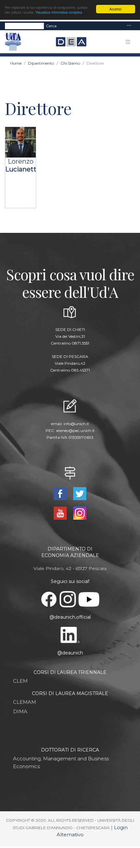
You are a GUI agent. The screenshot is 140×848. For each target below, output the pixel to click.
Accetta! (115, 8)
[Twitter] (80, 493)
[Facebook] (60, 493)
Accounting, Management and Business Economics (61, 762)
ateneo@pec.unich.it (75, 430)
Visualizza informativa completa (58, 12)
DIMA (20, 711)
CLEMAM (24, 702)
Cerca (51, 25)
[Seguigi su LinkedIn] (70, 635)
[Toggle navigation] (129, 26)
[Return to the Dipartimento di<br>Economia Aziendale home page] (68, 42)
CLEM (20, 681)
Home (15, 63)
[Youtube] (60, 513)
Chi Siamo (70, 63)
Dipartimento (41, 63)
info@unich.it (76, 423)
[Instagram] (80, 513)
